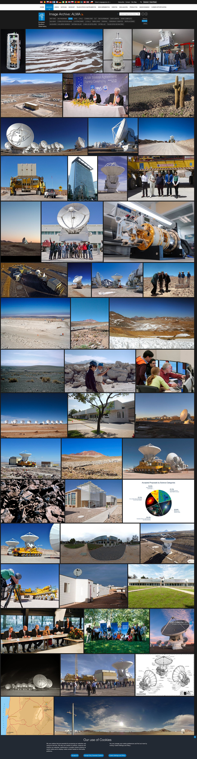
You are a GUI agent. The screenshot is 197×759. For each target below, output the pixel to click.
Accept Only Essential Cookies (93, 755)
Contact (127, 2)
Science (146, 2)
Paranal (104, 21)
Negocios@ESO (144, 7)
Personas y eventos (116, 21)
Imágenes (49, 7)
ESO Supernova (103, 18)
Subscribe (121, 2)
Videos (56, 7)
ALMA (70, 18)
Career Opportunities (158, 7)
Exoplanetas (114, 18)
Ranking (144, 21)
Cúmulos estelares (90, 24)
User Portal (153, 2)
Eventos (114, 7)
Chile (80, 18)
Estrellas (101, 24)
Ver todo (53, 18)
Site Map (134, 2)
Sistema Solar (76, 24)
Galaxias (53, 21)
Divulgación (123, 7)
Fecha (145, 23)
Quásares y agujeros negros (60, 24)
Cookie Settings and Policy (117, 755)
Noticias (64, 7)
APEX (75, 18)
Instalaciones (129, 21)
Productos (133, 7)
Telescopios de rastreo (115, 24)
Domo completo (126, 18)
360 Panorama (62, 18)
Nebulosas (96, 21)
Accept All (75, 755)
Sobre (42, 7)
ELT (95, 18)
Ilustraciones (79, 21)
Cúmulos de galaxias (65, 21)
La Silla (88, 21)
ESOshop (72, 7)
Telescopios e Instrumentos (86, 7)
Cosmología (88, 18)
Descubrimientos (104, 7)
